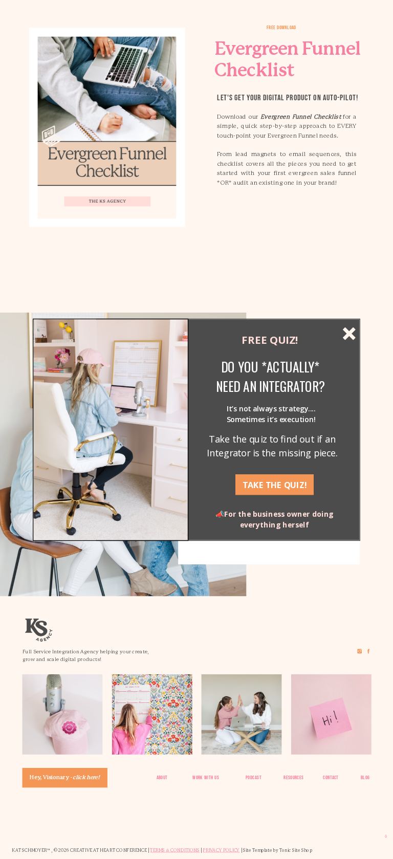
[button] (270, 376)
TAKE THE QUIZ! (275, 484)
